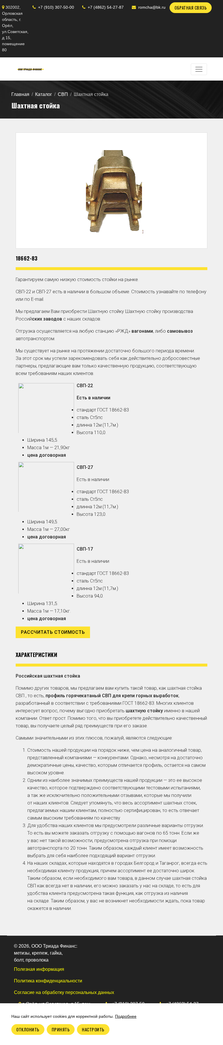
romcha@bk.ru (152, 7)
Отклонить (27, 1029)
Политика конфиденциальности (48, 980)
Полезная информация (39, 969)
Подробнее (125, 1016)
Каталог (43, 94)
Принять (61, 1029)
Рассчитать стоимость (53, 632)
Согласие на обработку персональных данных (64, 992)
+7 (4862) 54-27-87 (106, 7)
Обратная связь (191, 7)
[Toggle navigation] (199, 69)
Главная (20, 94)
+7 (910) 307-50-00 (56, 7)
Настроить (93, 1029)
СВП (63, 94)
